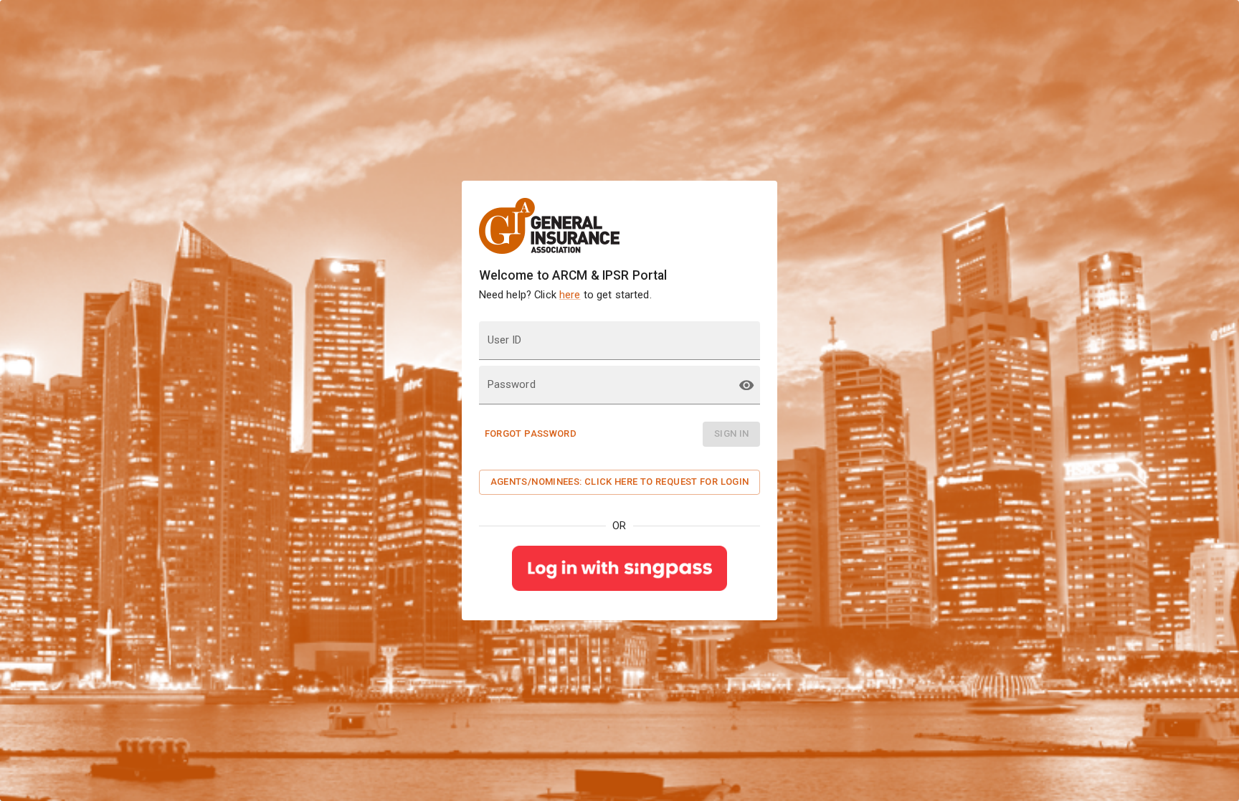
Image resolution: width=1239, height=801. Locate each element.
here (570, 294)
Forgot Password (531, 433)
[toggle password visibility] (746, 385)
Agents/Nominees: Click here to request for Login (619, 481)
